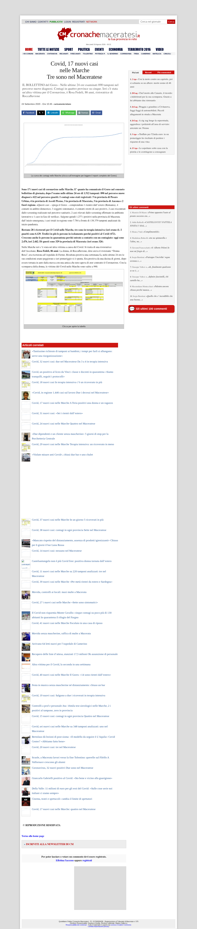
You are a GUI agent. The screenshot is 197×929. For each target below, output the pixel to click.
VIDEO (160, 49)
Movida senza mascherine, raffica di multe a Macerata (61, 633)
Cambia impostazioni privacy (98, 926)
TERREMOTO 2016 (139, 49)
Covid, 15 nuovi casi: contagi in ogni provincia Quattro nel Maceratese (70, 716)
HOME (29, 49)
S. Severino (112, 54)
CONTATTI (43, 22)
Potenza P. (100, 54)
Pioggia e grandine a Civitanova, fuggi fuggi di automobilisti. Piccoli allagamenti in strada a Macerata (150, 110)
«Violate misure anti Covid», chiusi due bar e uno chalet (62, 454)
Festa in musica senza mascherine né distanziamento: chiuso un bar (68, 685)
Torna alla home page (33, 836)
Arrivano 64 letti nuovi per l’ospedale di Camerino (59, 643)
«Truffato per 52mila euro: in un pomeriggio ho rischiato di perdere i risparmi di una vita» (149, 138)
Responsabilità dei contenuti (76, 925)
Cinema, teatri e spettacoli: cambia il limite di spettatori (62, 798)
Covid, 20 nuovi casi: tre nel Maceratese (54, 747)
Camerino (145, 54)
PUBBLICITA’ (56, 22)
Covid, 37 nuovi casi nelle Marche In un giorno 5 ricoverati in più (68, 519)
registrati (87, 860)
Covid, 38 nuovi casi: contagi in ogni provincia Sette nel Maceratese (69, 530)
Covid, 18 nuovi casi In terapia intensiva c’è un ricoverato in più (67, 382)
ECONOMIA (116, 49)
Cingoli (167, 54)
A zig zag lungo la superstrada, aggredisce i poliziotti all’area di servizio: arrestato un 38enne (150, 124)
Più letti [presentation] (135, 72)
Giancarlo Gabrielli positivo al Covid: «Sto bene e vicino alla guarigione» (72, 778)
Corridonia (125, 54)
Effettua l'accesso (65, 860)
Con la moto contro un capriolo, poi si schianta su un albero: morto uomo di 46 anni (151, 82)
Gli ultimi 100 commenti (151, 308)
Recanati (64, 54)
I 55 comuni (28, 54)
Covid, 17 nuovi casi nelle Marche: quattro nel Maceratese (64, 809)
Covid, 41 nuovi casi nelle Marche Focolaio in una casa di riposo (67, 623)
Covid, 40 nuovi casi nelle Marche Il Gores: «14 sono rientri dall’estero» (71, 674)
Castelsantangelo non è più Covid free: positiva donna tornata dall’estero (72, 561)
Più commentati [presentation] (164, 72)
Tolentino (88, 54)
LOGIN (67, 22)
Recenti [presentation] (148, 72)
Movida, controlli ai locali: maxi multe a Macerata (59, 592)
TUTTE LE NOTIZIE (48, 49)
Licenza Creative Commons (121, 925)
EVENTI (99, 49)
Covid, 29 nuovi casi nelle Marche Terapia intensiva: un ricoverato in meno (73, 444)
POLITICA (84, 49)
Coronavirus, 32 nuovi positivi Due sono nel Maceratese (62, 767)
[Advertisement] (70, 492)
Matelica (157, 54)
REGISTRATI (78, 22)
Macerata (40, 54)
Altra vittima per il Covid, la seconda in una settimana (61, 664)
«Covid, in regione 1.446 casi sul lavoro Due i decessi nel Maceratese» (70, 392)
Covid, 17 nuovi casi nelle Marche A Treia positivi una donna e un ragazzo (72, 402)
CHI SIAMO (30, 22)
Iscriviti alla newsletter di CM (49, 844)
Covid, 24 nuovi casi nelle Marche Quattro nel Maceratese (63, 423)
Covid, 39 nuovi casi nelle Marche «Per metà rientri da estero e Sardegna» (72, 581)
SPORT (68, 49)
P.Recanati (75, 54)
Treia (136, 54)
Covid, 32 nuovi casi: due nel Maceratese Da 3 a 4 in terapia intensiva (70, 361)
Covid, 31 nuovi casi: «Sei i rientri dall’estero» (57, 413)
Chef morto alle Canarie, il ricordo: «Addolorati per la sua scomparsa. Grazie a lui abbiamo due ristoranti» (151, 96)
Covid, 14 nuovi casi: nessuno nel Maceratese (57, 550)
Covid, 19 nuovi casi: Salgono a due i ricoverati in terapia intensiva (68, 695)
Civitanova (52, 54)
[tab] (135, 72)
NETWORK (91, 22)
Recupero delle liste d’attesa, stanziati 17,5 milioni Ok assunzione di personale (75, 654)
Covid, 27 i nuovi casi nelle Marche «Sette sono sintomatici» (65, 602)
